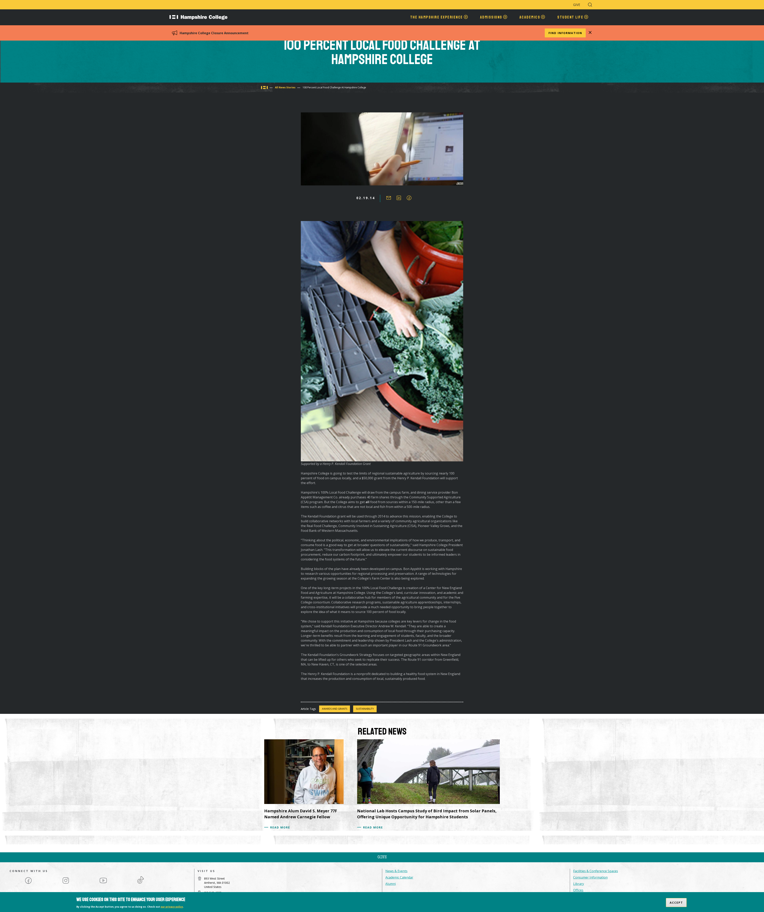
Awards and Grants (334, 708)
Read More (280, 827)
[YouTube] (103, 883)
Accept (676, 902)
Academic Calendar (399, 877)
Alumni (390, 884)
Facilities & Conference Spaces (595, 871)
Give (576, 5)
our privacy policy (172, 906)
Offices (578, 890)
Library (578, 884)
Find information (565, 33)
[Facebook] (28, 883)
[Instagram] (66, 883)
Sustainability (365, 708)
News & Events (396, 871)
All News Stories (285, 87)
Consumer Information (590, 877)
